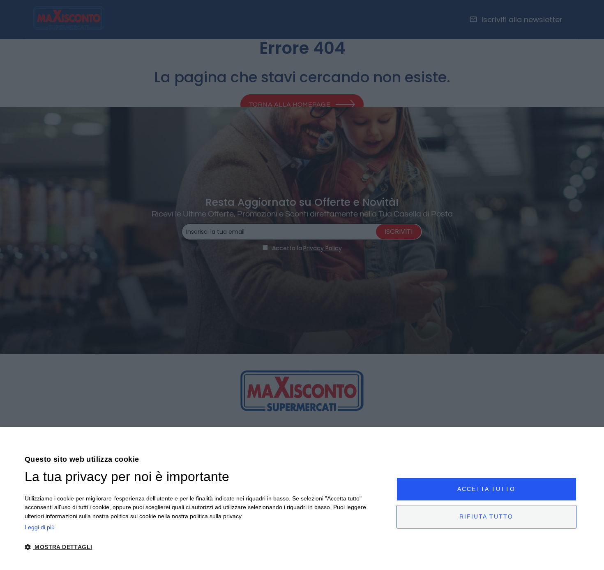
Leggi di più (40, 527)
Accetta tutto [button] (486, 489)
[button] (205, 547)
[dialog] (302, 498)
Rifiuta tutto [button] (486, 516)
